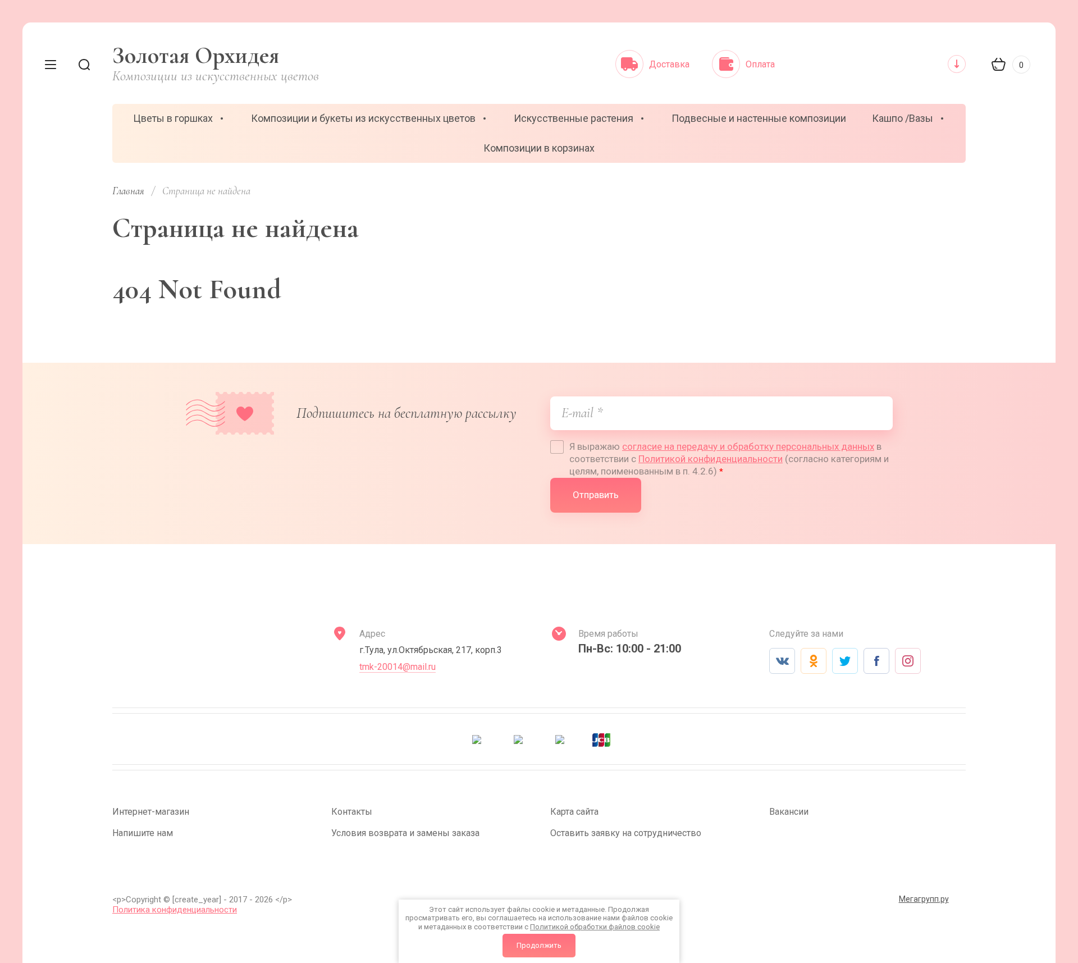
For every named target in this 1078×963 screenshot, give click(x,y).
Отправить (596, 494)
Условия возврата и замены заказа (405, 833)
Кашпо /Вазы (902, 118)
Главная (128, 190)
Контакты (351, 811)
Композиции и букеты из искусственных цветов (363, 118)
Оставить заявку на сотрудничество (625, 833)
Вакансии (788, 811)
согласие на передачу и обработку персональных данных (748, 446)
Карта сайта (574, 811)
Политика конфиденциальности (174, 910)
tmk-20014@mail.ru (397, 666)
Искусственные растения (573, 118)
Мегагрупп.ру (924, 898)
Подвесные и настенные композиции (759, 118)
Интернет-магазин (150, 811)
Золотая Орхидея (195, 55)
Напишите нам (142, 833)
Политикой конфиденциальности (710, 458)
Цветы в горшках (173, 118)
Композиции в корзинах (539, 148)
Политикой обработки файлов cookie (595, 927)
